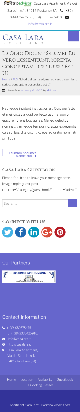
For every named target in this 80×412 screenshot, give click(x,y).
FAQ (15, 79)
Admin (51, 90)
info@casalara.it (40, 23)
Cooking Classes (42, 385)
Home (6, 79)
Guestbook (65, 380)
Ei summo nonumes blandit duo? (22, 153)
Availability (45, 380)
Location (27, 380)
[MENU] (73, 36)
